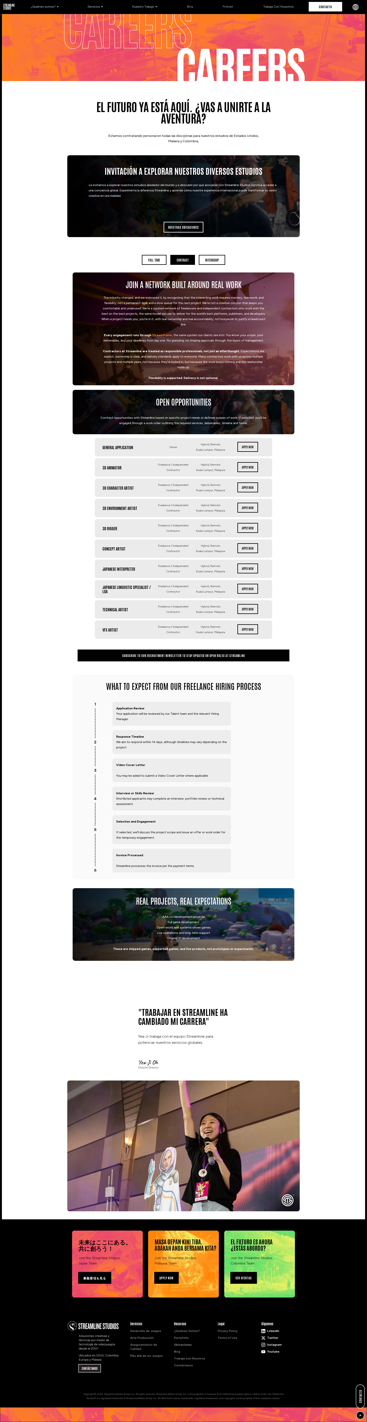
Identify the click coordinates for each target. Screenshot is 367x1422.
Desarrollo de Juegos (145, 1331)
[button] (45, 6)
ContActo (360, 1396)
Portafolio (181, 1338)
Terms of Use (227, 1338)
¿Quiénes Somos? (187, 1331)
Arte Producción (142, 1338)
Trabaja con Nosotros (189, 1358)
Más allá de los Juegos (146, 1356)
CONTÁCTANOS (90, 1368)
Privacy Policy (228, 1331)
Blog (177, 1351)
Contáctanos (183, 1365)
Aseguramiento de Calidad (143, 1347)
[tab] (154, 260)
